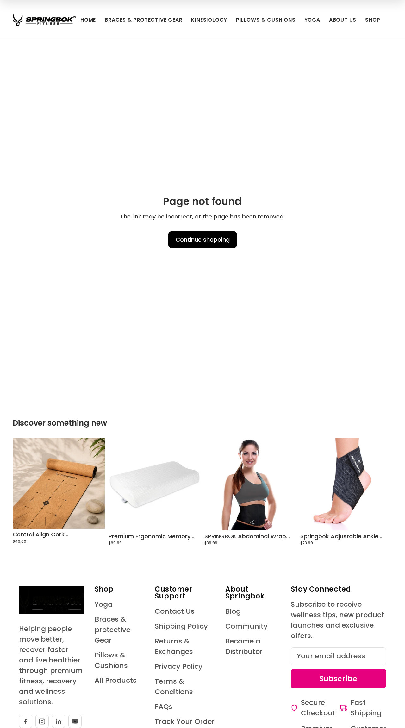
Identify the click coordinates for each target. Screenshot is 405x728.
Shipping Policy (181, 626)
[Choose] (95, 519)
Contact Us (175, 611)
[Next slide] (95, 483)
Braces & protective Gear (112, 629)
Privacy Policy (178, 666)
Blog (233, 611)
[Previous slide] (22, 483)
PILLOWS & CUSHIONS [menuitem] (265, 19)
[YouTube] (75, 721)
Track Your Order (185, 721)
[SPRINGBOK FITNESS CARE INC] (44, 19)
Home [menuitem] (88, 19)
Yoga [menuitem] (312, 19)
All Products (116, 680)
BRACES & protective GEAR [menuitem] (143, 19)
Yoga (104, 604)
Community (246, 626)
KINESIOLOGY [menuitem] (209, 19)
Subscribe (339, 679)
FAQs (163, 707)
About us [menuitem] (342, 19)
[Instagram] (42, 721)
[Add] (190, 520)
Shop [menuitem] (372, 19)
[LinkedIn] (58, 721)
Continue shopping (203, 240)
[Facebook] (25, 721)
